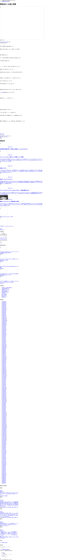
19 (2, 239)
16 (6, 238)
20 (3, 239)
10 (0, 238)
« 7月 (1, 242)
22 (5, 239)
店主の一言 (2, 133)
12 (2, 238)
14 (4, 238)
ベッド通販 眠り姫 (3, 542)
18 (1, 239)
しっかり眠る (2, 92)
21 (4, 239)
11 (1, 238)
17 (0, 239)
